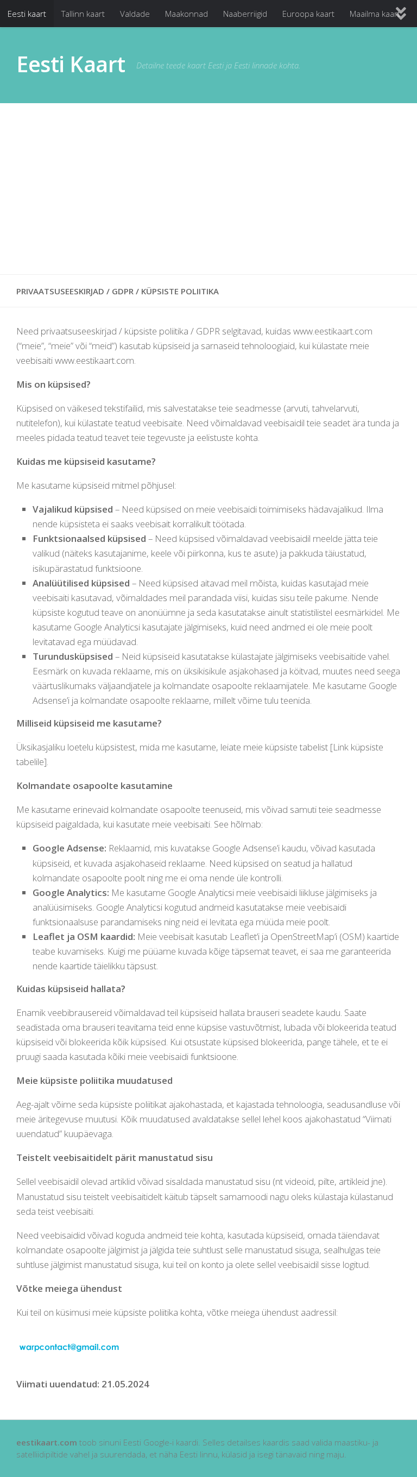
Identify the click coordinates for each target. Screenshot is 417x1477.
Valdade (135, 13)
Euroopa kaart (308, 13)
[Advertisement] (208, 189)
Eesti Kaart (70, 64)
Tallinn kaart (83, 13)
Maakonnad (186, 13)
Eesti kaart (27, 13)
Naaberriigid (245, 13)
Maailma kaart (375, 13)
